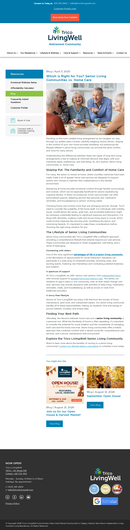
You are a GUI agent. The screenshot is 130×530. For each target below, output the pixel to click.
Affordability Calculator (22, 88)
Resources (88, 53)
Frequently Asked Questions (19, 100)
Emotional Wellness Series (24, 83)
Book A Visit (24, 120)
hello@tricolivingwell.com (82, 3)
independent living (111, 276)
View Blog (54, 424)
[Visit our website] (106, 475)
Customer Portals (19, 108)
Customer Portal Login (65, 9)
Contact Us (121, 53)
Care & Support (71, 53)
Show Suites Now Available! (65, 17)
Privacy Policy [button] (12, 504)
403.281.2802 (60, 3)
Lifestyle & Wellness (49, 53)
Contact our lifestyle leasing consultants (79, 346)
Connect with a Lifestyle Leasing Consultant (26, 131)
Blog (13, 94)
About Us (11, 53)
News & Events (105, 53)
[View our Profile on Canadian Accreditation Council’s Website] (117, 489)
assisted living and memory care (87, 279)
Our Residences (27, 53)
